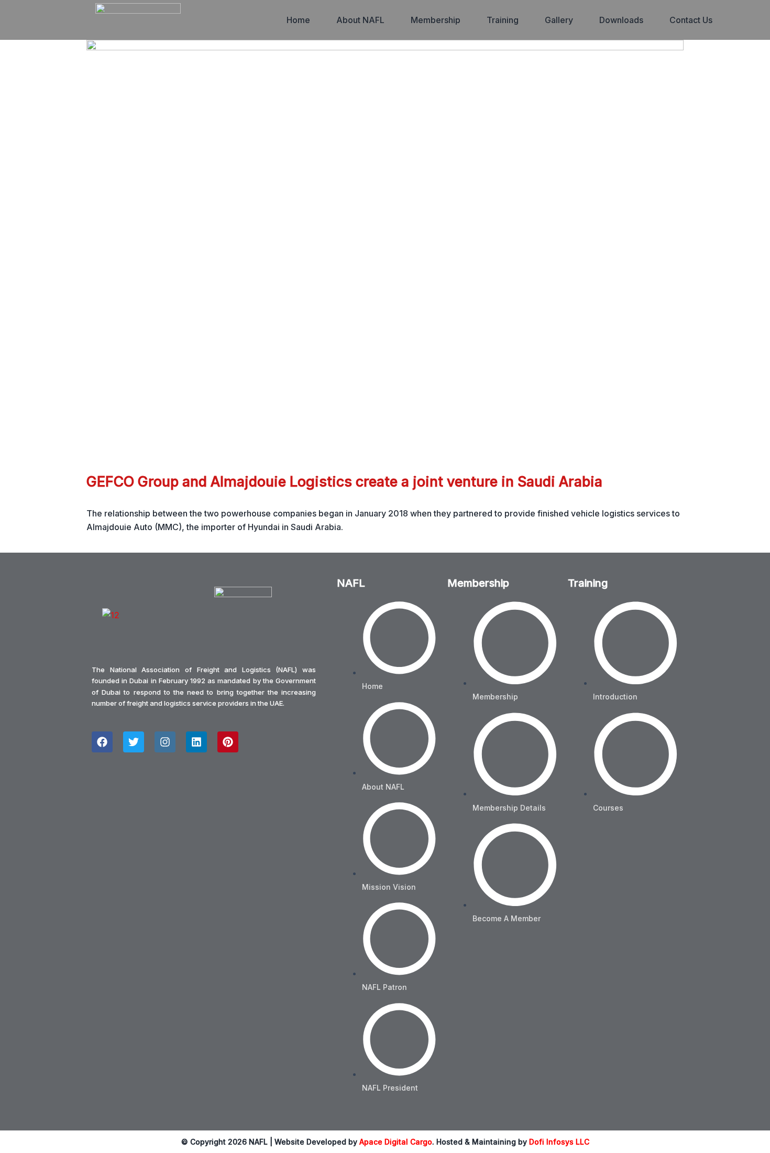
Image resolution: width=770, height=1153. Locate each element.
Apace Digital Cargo (395, 1141)
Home (298, 20)
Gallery (559, 20)
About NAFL (360, 20)
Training (503, 20)
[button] (360, 20)
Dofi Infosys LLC (559, 1141)
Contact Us (690, 20)
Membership (435, 20)
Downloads (621, 20)
